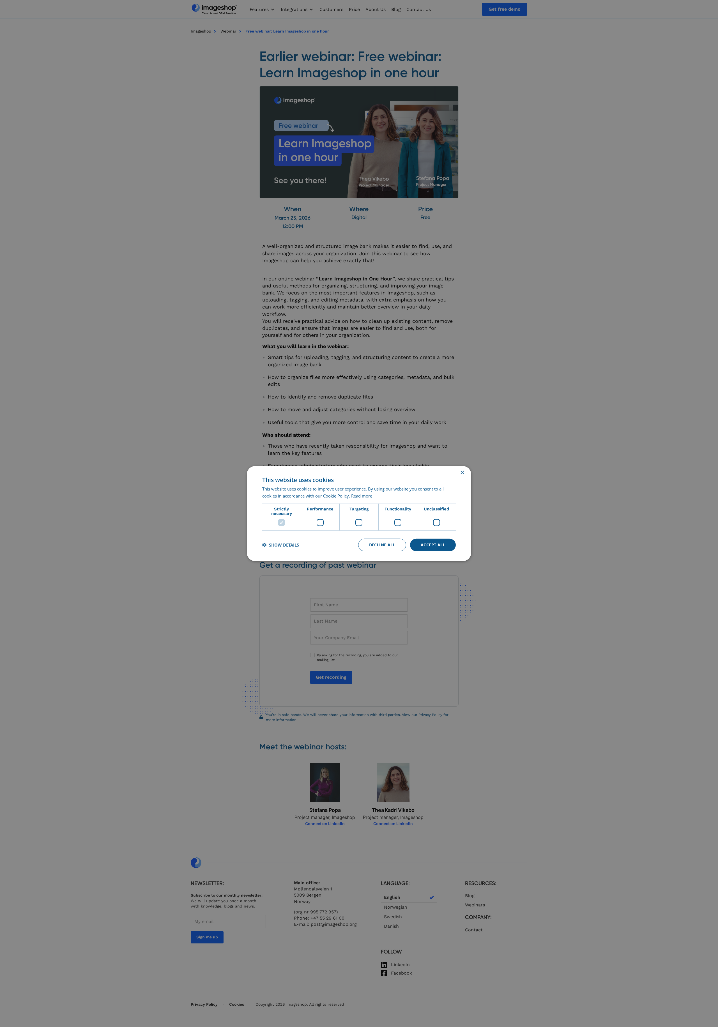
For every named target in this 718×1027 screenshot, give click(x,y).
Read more (361, 496)
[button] (280, 545)
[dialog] (359, 513)
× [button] (462, 473)
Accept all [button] (433, 544)
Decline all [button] (382, 544)
